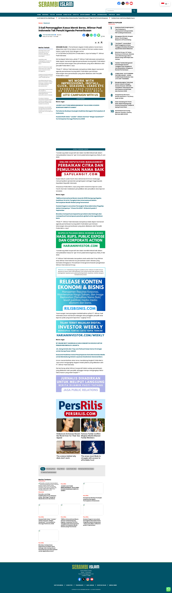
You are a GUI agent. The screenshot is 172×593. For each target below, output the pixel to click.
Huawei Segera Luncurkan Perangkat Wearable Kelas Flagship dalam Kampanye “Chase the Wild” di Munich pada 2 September (80, 208)
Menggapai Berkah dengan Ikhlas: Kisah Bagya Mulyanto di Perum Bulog (124, 38)
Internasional (102, 14)
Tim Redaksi (79, 585)
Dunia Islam (67, 14)
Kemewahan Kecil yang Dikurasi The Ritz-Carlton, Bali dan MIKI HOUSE (123, 112)
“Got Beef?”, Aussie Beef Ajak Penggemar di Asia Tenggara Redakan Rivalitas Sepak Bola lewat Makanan (124, 46)
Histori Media (58, 585)
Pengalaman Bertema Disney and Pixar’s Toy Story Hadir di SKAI (124, 96)
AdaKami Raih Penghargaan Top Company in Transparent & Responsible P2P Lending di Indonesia (124, 30)
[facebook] (119, 4)
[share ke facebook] (84, 36)
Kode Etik (69, 585)
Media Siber (113, 585)
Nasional (45, 14)
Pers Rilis (112, 14)
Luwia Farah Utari (71, 469)
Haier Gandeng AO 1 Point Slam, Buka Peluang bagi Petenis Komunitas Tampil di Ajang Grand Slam (124, 104)
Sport (94, 14)
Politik (52, 14)
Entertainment (85, 14)
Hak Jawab (90, 585)
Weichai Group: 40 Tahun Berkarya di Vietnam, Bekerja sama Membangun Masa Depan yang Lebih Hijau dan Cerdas (124, 55)
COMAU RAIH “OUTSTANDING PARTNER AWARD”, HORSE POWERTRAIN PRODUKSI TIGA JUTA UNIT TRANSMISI (124, 76)
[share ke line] (99, 36)
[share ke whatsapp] (92, 36)
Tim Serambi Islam (48, 35)
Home (39, 14)
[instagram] (127, 4)
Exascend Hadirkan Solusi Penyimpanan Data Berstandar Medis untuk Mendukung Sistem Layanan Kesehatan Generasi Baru (80, 356)
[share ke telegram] (95, 36)
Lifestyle (76, 14)
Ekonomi (59, 14)
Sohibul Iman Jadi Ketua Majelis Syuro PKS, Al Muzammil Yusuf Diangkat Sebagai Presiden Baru (127, 18)
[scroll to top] (165, 590)
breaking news (50, 469)
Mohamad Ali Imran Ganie (86, 469)
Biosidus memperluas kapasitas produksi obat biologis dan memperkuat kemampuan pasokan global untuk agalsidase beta (79, 216)
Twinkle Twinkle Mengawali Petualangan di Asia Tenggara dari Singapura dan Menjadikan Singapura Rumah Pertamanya (124, 66)
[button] (96, 43)
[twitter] (123, 4)
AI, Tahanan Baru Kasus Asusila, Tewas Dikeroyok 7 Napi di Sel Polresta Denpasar (70, 18)
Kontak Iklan (101, 585)
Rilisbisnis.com (62, 270)
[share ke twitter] (88, 36)
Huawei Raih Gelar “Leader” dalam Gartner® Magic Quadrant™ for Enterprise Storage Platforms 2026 (80, 118)
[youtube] (131, 4)
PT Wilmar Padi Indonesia (48, 472)
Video (118, 14)
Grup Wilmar (60, 469)
